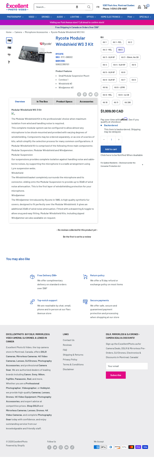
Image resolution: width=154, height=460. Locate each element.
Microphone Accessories (36, 32)
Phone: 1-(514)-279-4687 (115, 8)
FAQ (65, 349)
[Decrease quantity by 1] (104, 139)
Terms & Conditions (73, 364)
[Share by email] (96, 94)
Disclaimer (68, 369)
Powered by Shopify (15, 445)
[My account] (139, 7)
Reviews (67, 344)
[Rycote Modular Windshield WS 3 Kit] (9, 40)
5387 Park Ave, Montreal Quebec (119, 5)
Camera (18, 32)
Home (9, 32)
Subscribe (115, 375)
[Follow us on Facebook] (49, 447)
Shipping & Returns (73, 354)
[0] (145, 7)
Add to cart (111, 149)
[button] (77, 7)
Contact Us (68, 340)
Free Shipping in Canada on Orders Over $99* (77, 27)
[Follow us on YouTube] (66, 447)
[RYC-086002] (9, 48)
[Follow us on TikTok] (72, 447)
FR (98, 6)
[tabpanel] (53, 164)
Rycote (59, 54)
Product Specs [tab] (64, 101)
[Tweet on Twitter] (90, 94)
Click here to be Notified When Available (122, 155)
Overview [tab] (20, 101)
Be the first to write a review (77, 236)
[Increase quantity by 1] (119, 139)
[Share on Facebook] (79, 94)
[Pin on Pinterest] (85, 94)
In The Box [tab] (42, 101)
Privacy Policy (70, 359)
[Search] (89, 7)
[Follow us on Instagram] (61, 447)
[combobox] (59, 7)
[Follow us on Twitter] (55, 447)
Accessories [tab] (86, 101)
